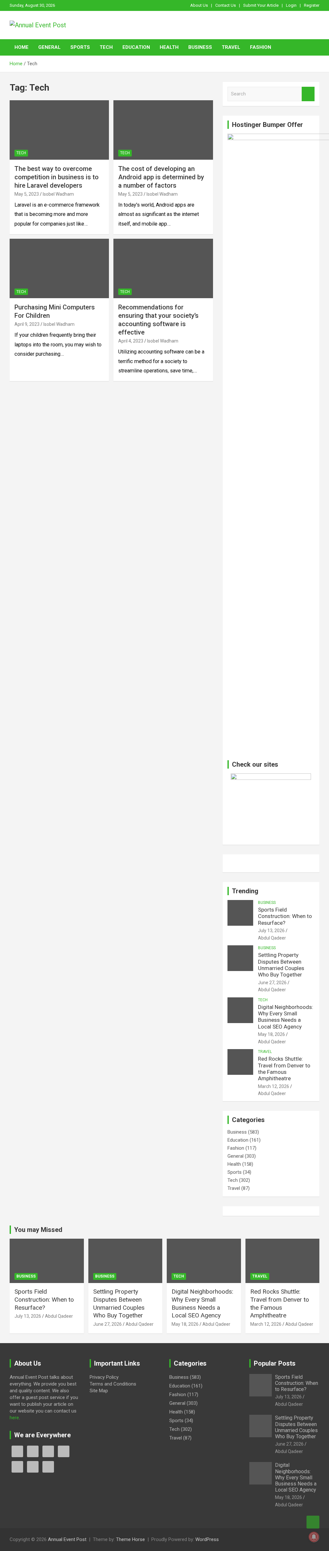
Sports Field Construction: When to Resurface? (285, 916)
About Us (199, 5)
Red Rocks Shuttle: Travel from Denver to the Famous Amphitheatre (284, 1069)
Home (21, 47)
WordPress (207, 1539)
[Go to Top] (313, 1522)
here (14, 1418)
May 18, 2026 (271, 1034)
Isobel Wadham (58, 194)
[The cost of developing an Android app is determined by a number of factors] (163, 130)
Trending (245, 891)
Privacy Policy (104, 1377)
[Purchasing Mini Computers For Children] (59, 268)
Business (200, 47)
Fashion (260, 47)
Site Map (99, 1391)
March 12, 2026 (273, 1086)
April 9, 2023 (27, 324)
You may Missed (38, 1230)
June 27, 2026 (272, 982)
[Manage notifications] (314, 1537)
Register (311, 5)
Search (308, 94)
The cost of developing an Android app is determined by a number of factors (161, 177)
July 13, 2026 (271, 930)
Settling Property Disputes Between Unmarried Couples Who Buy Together (281, 965)
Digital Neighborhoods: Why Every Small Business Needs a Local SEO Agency (285, 1017)
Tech (106, 47)
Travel (231, 47)
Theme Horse (130, 1539)
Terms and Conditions (113, 1384)
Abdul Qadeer (272, 937)
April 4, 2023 (130, 340)
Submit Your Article (261, 5)
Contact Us (225, 5)
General (49, 47)
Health (169, 47)
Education (136, 47)
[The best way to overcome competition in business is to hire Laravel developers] (59, 130)
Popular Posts (275, 1363)
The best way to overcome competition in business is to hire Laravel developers (56, 177)
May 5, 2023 (26, 194)
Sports (80, 47)
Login (291, 5)
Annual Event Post (67, 1539)
